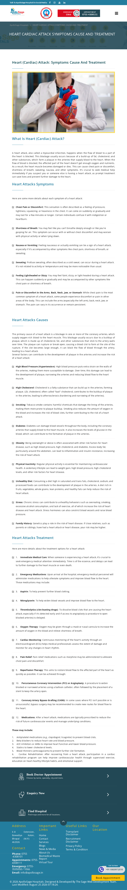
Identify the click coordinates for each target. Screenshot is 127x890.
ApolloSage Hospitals (19, 25)
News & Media (47, 849)
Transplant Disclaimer (72, 833)
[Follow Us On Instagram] (53, 3)
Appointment (90, 13)
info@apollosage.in (27, 872)
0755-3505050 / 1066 (23, 868)
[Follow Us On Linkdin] (63, 3)
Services (44, 842)
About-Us (44, 852)
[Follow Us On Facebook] (48, 3)
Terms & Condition (77, 849)
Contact (43, 838)
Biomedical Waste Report (49, 857)
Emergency (68, 13)
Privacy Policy (74, 846)
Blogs (42, 845)
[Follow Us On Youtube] (58, 3)
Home (42, 835)
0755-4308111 (25, 861)
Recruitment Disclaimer (73, 840)
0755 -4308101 (19, 855)
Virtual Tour (46, 862)
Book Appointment (108, 878)
